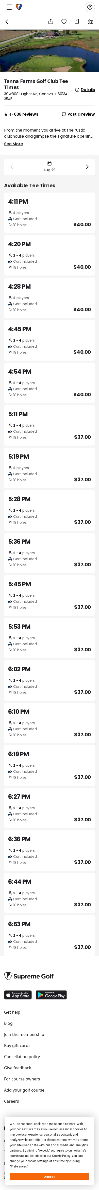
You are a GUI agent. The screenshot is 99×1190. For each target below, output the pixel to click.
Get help (12, 1012)
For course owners (22, 1078)
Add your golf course (24, 1090)
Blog (8, 1023)
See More (13, 144)
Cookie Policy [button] (61, 1156)
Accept (49, 1177)
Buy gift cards (17, 1045)
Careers (11, 1101)
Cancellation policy (22, 1056)
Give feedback (17, 1067)
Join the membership (24, 1034)
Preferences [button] (19, 1166)
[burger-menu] (9, 7)
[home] (19, 7)
